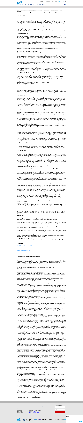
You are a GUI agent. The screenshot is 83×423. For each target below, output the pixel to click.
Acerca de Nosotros (19, 410)
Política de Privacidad (20, 412)
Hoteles (28, 4)
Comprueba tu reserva (20, 407)
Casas (31, 4)
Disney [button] (34, 4)
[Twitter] (65, 4)
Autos (37, 4)
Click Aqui (35, 407)
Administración (19, 408)
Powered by (63, 419)
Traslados (40, 4)
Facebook (44, 406)
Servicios (43, 4)
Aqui (35, 411)
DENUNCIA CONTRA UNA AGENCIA (34, 412)
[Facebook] (64, 4)
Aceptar (81, 421)
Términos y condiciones (20, 411)
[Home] (20, 2)
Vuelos (25, 4)
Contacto (18, 409)
